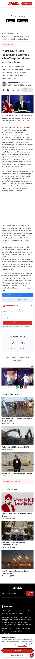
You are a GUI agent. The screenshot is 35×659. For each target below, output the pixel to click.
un (9, 149)
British (23, 128)
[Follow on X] (21, 387)
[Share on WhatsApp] (13, 90)
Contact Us (30, 593)
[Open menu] (4, 3)
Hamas (9, 176)
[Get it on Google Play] (22, 20)
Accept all (17, 650)
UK (2, 116)
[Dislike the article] (22, 343)
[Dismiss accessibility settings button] (33, 654)
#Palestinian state (23, 357)
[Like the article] (13, 343)
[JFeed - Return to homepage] (17, 588)
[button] (32, 366)
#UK (7, 357)
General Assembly (13, 152)
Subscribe (17, 323)
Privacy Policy (22, 646)
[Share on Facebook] (8, 90)
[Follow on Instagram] (25, 387)
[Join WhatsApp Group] (17, 387)
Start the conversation (28, 90)
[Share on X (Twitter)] (3, 90)
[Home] (13, 4)
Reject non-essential (17, 655)
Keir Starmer (11, 130)
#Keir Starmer (17, 360)
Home (3, 34)
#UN (13, 357)
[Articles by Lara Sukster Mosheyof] (4, 84)
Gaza (3, 238)
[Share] (18, 90)
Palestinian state (23, 120)
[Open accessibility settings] (32, 656)
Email (4, 315)
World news (13, 34)
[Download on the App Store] (10, 20)
